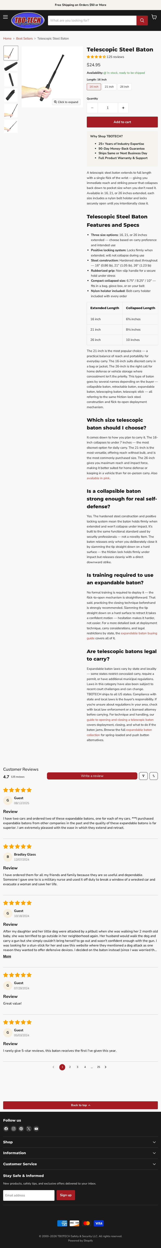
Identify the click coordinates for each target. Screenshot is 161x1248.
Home (7, 38)
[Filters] (143, 776)
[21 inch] (109, 91)
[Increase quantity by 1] (123, 107)
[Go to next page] (106, 1067)
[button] (11, 53)
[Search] (142, 20)
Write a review (92, 776)
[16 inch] (94, 91)
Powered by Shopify (80, 1241)
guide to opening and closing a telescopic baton (120, 720)
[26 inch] (125, 91)
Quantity (92, 98)
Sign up (66, 1195)
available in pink (98, 478)
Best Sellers (24, 38)
